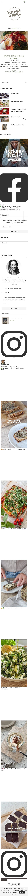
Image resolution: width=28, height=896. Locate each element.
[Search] (26, 2)
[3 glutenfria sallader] (4, 103)
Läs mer (14, 70)
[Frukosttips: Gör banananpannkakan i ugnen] (4, 119)
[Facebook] (9, 884)
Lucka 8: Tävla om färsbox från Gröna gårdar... (19, 110)
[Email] (19, 884)
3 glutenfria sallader (17, 101)
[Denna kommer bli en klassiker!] (14, 40)
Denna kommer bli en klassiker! (14, 57)
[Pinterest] (15, 884)
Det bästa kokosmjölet (17, 125)
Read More (14, 894)
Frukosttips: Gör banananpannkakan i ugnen (19, 118)
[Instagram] (12, 884)
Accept (21, 892)
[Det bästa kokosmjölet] (4, 127)
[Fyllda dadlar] (4, 96)
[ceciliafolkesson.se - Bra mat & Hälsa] (10, 206)
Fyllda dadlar (15, 93)
